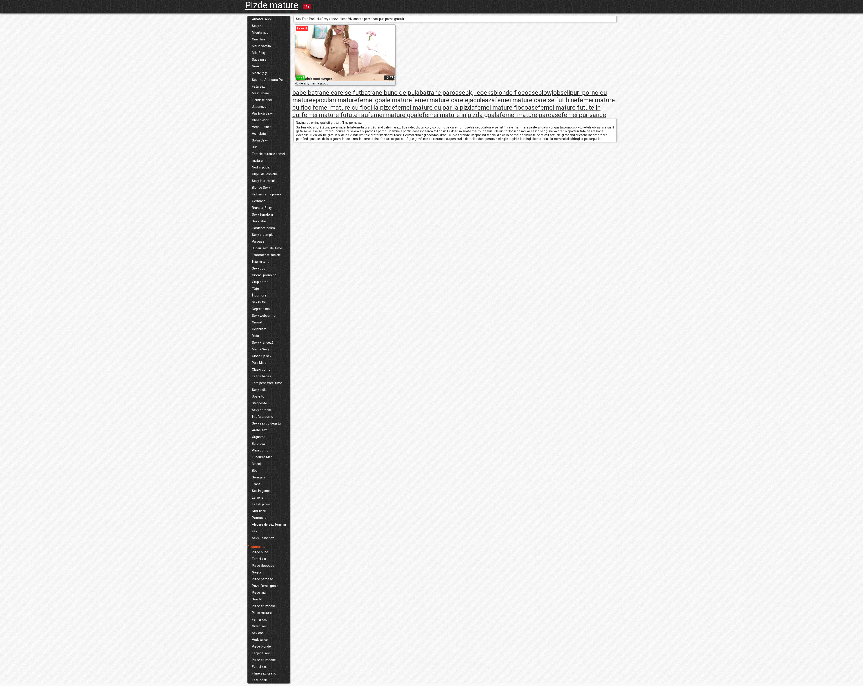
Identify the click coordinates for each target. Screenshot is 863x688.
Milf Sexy (258, 53)
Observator (260, 120)
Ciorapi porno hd (264, 275)
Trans (256, 484)
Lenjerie (257, 498)
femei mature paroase (530, 115)
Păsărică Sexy (262, 113)
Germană (258, 201)
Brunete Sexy (261, 208)
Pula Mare (259, 363)
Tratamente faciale (266, 255)
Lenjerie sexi (261, 653)
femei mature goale (395, 115)
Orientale (258, 39)
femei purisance (583, 115)
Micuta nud (260, 33)
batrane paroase (442, 92)
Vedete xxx (260, 640)
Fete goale (260, 680)
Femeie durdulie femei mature (268, 157)
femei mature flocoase (506, 107)
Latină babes (261, 376)
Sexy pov (258, 268)
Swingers (258, 477)
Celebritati (259, 329)
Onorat (257, 322)
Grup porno (260, 282)
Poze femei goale (265, 586)
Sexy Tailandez (263, 538)
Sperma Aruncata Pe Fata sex (267, 83)
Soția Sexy (260, 140)
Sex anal (258, 633)
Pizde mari (259, 593)
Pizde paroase (262, 579)
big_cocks (479, 92)
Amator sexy (261, 19)
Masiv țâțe (260, 73)
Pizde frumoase (264, 606)
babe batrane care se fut (326, 92)
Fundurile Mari (262, 457)
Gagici (256, 572)
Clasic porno (261, 369)
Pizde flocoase (263, 566)
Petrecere (259, 518)
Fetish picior (261, 504)
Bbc (255, 471)
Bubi (255, 147)
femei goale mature (385, 100)
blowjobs (551, 92)
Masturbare (260, 93)
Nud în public (261, 167)
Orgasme (258, 437)
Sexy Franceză (263, 343)
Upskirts (258, 396)
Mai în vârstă (261, 46)
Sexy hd (257, 26)
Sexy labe (259, 221)
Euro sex (258, 444)
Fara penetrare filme (267, 383)
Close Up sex (261, 356)
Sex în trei (259, 302)
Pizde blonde (261, 646)
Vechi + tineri (261, 127)
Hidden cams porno (266, 194)
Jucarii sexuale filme (267, 248)
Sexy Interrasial (263, 181)
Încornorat (260, 295)
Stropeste (259, 403)
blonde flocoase (516, 92)
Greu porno (260, 66)
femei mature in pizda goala (461, 115)
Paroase (258, 241)
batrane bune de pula (390, 92)
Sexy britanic (261, 410)
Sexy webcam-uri (264, 316)
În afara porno (262, 417)
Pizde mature (271, 5)
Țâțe (255, 289)
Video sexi (259, 626)
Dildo (255, 336)
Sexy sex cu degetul (266, 423)
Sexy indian (260, 390)
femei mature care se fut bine (536, 100)
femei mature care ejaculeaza (453, 100)
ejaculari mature (335, 100)
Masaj (256, 464)
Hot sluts (259, 134)
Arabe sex (259, 430)
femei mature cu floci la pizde (354, 107)
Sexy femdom (262, 214)
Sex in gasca (261, 491)
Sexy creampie (263, 235)
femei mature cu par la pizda (435, 107)
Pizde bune (260, 552)
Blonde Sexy (261, 188)
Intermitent (260, 262)
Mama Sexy (260, 349)
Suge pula (259, 60)
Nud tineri (259, 511)
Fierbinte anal (262, 100)
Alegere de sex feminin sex (269, 527)
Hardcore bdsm (263, 228)
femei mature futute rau (334, 115)
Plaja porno (260, 450)
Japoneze (259, 107)
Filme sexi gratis (264, 673)
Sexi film (258, 599)
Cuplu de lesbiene (265, 174)
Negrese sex (261, 309)
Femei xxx (259, 559)
